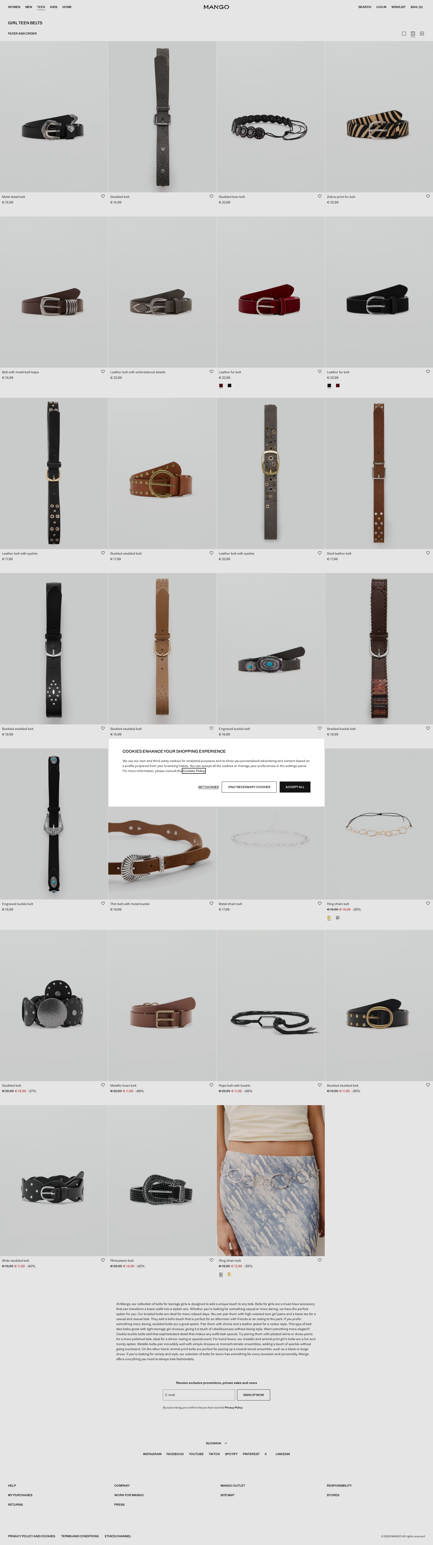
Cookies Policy (194, 771)
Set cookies (208, 787)
